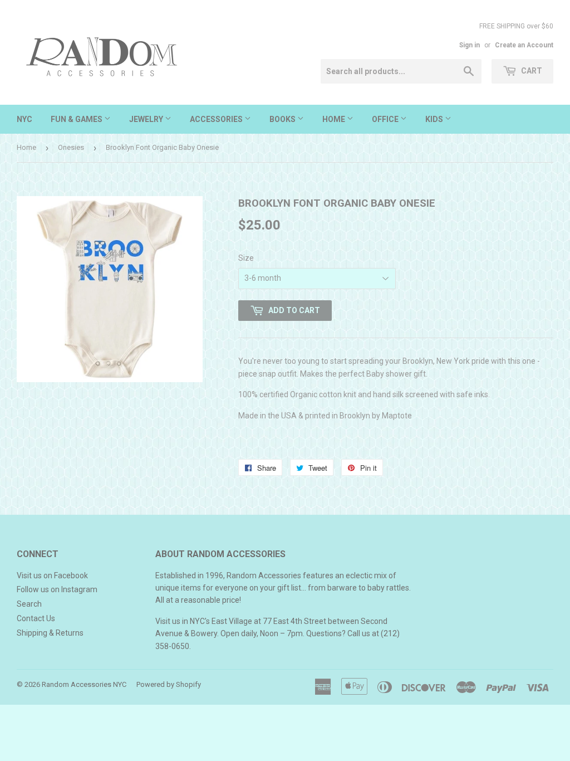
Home (334, 119)
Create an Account (524, 45)
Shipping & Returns (50, 632)
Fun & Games (77, 119)
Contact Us (36, 618)
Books (283, 119)
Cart (530, 70)
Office (386, 119)
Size (246, 257)
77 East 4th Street (294, 621)
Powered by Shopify (168, 684)
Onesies (71, 147)
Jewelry (147, 119)
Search (29, 603)
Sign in (469, 45)
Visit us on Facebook (52, 575)
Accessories (217, 119)
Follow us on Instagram (57, 589)
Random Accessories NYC (84, 684)
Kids (435, 119)
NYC (24, 119)
